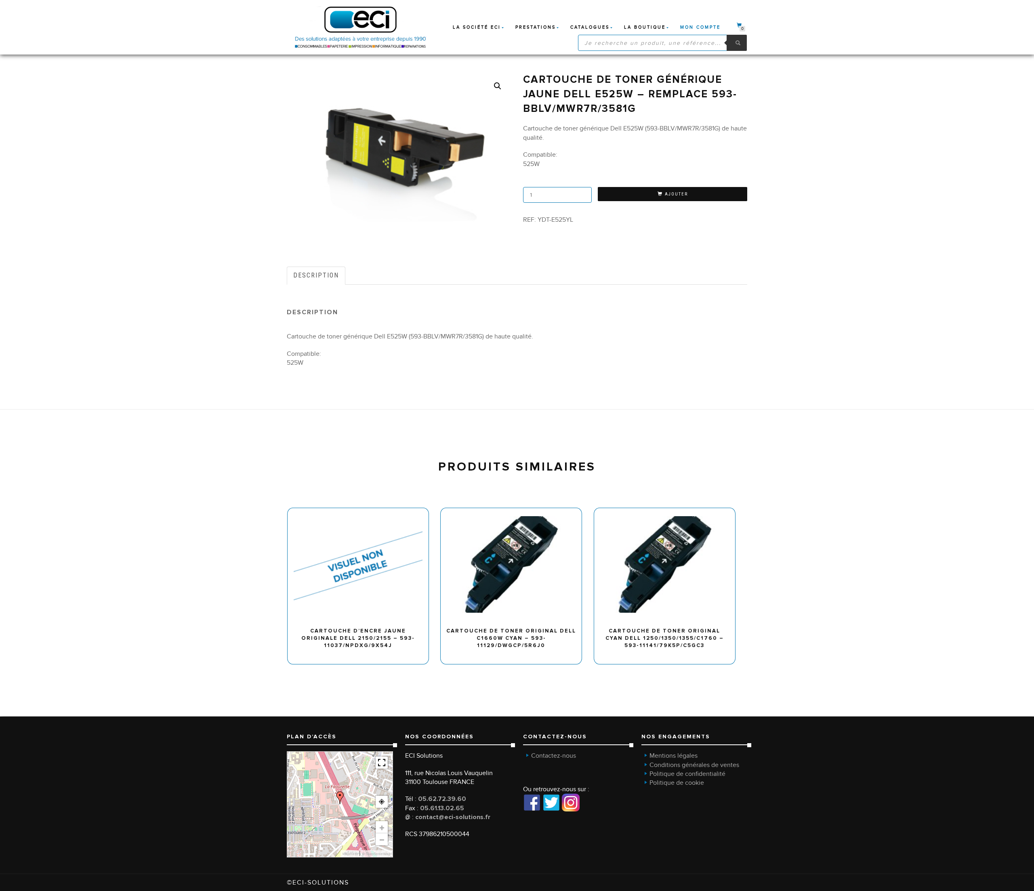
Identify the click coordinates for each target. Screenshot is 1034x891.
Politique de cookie (676, 783)
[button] (497, 86)
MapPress (350, 854)
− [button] (382, 839)
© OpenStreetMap (376, 854)
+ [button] (382, 827)
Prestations (535, 27)
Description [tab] (316, 275)
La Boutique (645, 27)
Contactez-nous (553, 756)
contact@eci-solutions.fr (452, 817)
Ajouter (676, 194)
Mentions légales (673, 756)
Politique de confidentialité (687, 774)
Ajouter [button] (361, 511)
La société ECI (477, 27)
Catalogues (589, 27)
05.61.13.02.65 (442, 808)
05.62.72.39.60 (442, 799)
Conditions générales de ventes (694, 765)
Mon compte (700, 27)
